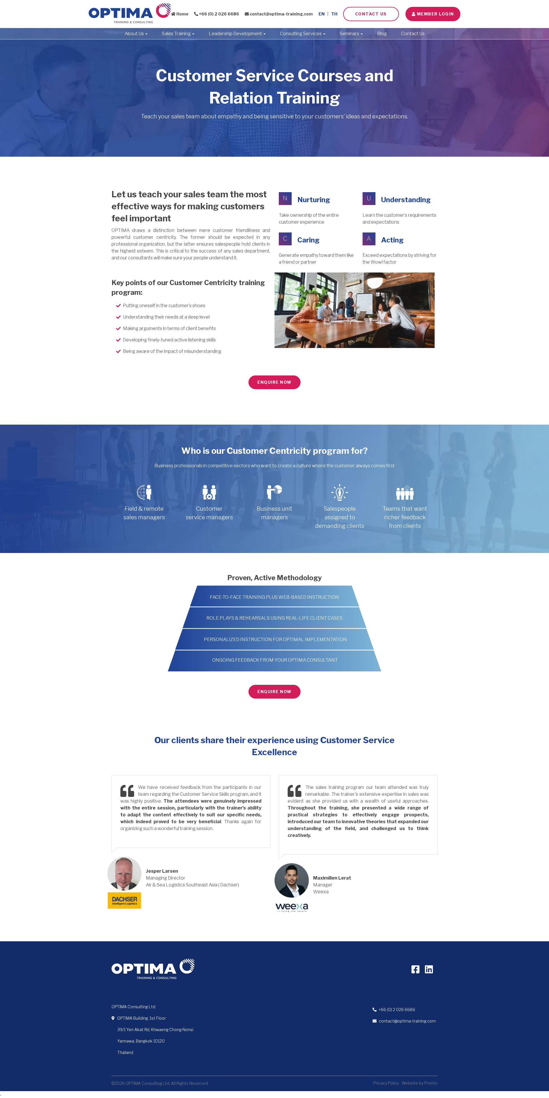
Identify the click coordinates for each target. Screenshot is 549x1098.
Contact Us (371, 13)
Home (182, 13)
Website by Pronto (419, 1083)
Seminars (350, 33)
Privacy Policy (386, 1083)
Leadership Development (236, 33)
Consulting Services (301, 33)
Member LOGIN (434, 13)
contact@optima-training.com (281, 13)
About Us (135, 33)
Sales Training (177, 33)
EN (322, 14)
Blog (382, 33)
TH (334, 14)
